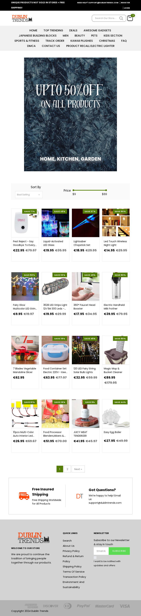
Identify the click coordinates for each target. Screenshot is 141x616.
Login (127, 8)
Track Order (54, 41)
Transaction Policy (74, 577)
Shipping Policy (72, 566)
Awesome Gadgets (97, 30)
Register (125, 2)
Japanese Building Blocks (38, 36)
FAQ (124, 41)
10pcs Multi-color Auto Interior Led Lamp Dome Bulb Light (23, 434)
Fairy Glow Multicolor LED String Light (25, 306)
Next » (78, 469)
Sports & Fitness (26, 41)
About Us (68, 546)
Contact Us (51, 46)
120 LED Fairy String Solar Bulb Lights (85, 370)
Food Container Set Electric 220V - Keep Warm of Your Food (55, 370)
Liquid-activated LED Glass (53, 243)
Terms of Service (74, 571)
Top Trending (53, 30)
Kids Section (113, 36)
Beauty (80, 36)
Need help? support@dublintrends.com (97, 2)
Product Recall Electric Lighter (90, 46)
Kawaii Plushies (81, 41)
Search (67, 540)
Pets (94, 36)
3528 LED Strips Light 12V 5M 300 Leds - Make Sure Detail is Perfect (55, 306)
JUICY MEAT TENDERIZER (80, 433)
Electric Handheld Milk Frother (114, 306)
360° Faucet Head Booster (84, 306)
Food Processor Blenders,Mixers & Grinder (53, 434)
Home (33, 30)
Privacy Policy (71, 551)
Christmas (107, 41)
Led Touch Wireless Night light (115, 243)
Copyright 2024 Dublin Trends (29, 611)
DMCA (31, 46)
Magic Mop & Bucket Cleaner (113, 370)
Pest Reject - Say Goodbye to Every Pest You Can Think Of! (24, 243)
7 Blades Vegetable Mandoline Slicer (24, 370)
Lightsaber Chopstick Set (82, 243)
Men (65, 36)
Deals (73, 30)
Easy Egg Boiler (112, 432)
